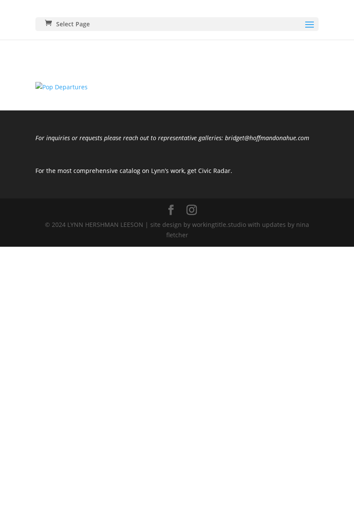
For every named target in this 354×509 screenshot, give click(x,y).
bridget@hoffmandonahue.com (266, 138)
